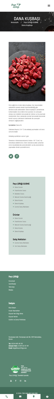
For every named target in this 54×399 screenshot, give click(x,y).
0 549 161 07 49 (23, 346)
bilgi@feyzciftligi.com (20, 348)
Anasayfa (14, 22)
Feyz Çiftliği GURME (31, 22)
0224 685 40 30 (17, 344)
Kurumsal (12, 281)
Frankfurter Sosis (20, 191)
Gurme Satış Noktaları (22, 207)
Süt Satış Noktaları (21, 246)
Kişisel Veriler (13, 317)
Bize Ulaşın (12, 308)
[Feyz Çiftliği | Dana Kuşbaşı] (27, 71)
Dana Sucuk (19, 187)
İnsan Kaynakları (14, 311)
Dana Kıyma (19, 200)
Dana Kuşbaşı (19, 204)
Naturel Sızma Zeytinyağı (23, 197)
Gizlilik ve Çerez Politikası (17, 320)
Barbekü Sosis (19, 194)
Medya (11, 290)
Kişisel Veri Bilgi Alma (16, 314)
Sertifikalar (12, 284)
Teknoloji (12, 287)
